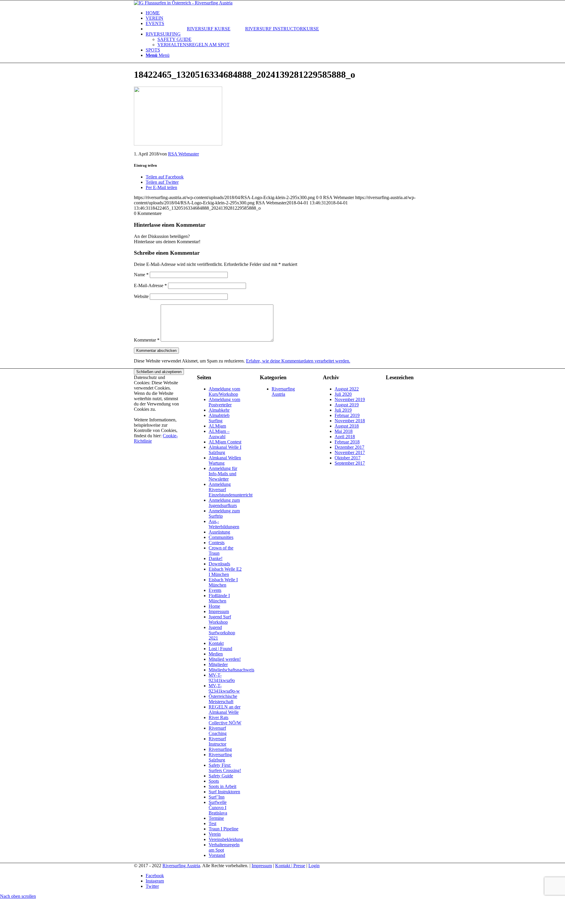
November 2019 (350, 399)
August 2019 (347, 404)
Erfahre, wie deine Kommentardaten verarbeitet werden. (298, 360)
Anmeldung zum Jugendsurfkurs (224, 503)
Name (141, 274)
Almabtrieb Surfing (219, 418)
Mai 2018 (344, 431)
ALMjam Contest (225, 441)
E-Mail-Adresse (150, 285)
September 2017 (350, 463)
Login (314, 865)
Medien (216, 653)
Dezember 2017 (349, 447)
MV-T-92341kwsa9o (222, 678)
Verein (215, 834)
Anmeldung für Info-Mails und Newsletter (223, 473)
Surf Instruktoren (224, 791)
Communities (221, 537)
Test (212, 823)
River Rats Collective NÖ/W (225, 720)
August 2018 (347, 425)
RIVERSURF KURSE (208, 28)
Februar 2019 (347, 415)
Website (141, 296)
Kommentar (146, 339)
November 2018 (350, 420)
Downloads (219, 563)
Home (214, 606)
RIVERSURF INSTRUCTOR (274, 28)
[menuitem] (288, 13)
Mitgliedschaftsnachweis (231, 669)
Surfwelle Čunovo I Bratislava (218, 807)
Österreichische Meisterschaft (223, 699)
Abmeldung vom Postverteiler (224, 402)
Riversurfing (220, 749)
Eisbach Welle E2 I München (225, 572)
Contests (217, 542)
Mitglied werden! (225, 659)
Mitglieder (218, 664)
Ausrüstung (219, 531)
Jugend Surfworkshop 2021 (222, 632)
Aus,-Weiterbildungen (224, 524)
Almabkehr (219, 410)
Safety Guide (221, 775)
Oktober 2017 (347, 457)
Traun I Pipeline (223, 828)
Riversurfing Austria (283, 391)
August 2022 (347, 388)
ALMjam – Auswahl (219, 434)
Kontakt (216, 643)
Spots (214, 781)
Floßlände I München (219, 598)
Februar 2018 (347, 441)
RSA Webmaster (183, 153)
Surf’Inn (217, 796)
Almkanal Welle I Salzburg (225, 450)
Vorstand (217, 855)
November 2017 (350, 452)
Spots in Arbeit (222, 786)
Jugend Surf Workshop (220, 619)
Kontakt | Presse (290, 865)
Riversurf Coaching (218, 731)
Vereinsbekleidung (226, 839)
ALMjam (217, 425)
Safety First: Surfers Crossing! (225, 768)
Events (215, 590)
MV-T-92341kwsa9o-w (224, 688)
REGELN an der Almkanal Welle (224, 709)
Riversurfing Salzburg (220, 757)
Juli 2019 (343, 410)
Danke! (215, 558)
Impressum (219, 611)
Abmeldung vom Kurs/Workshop (224, 391)
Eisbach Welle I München (223, 582)
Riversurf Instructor (217, 741)
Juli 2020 (343, 394)
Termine (216, 818)
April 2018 (345, 436)
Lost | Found (220, 648)
